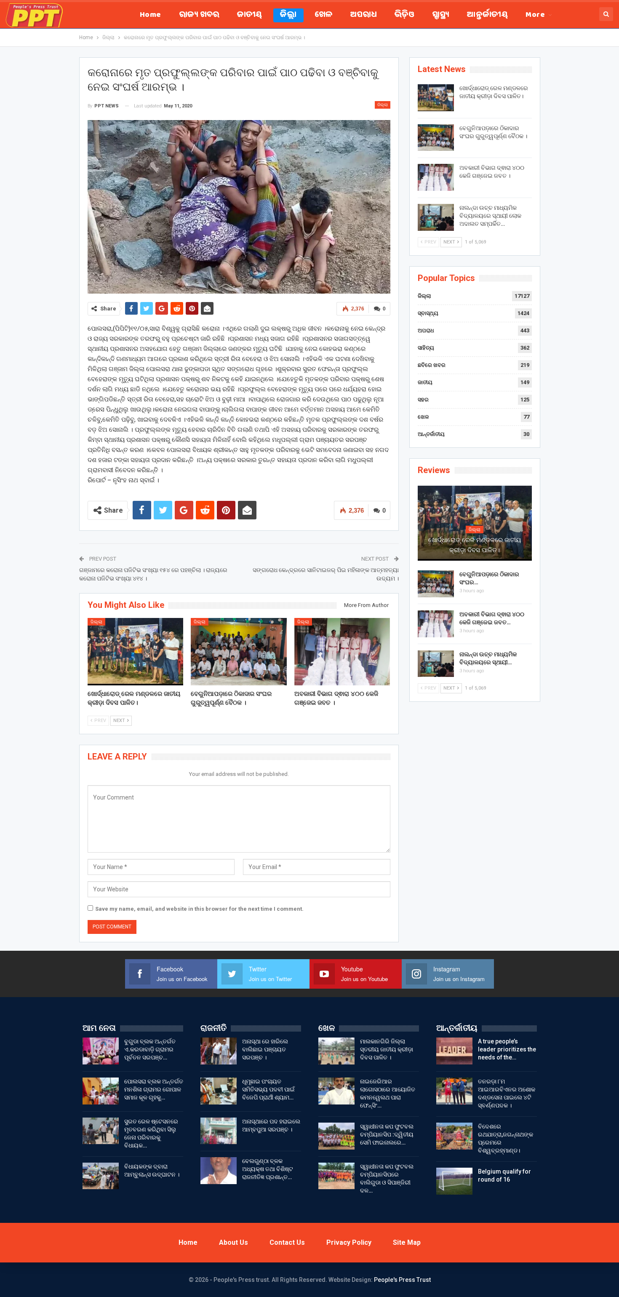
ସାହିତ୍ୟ (426, 348)
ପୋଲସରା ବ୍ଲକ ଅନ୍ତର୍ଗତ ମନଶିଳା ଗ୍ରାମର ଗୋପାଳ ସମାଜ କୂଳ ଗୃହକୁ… (153, 1089)
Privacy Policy (348, 1242)
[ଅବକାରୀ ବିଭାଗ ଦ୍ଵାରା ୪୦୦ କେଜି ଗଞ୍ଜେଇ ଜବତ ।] (342, 651)
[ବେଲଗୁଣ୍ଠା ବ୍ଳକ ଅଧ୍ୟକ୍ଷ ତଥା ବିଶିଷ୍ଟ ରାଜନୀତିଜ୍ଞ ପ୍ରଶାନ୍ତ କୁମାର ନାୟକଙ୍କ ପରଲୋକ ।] (218, 1170)
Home (150, 15)
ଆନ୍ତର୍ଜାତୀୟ (487, 15)
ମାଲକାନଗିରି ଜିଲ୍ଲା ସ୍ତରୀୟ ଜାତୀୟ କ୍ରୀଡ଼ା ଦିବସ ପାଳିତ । (386, 1049)
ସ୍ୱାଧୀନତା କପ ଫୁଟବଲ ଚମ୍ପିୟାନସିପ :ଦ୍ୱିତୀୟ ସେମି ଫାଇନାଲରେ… (387, 1134)
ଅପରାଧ (363, 15)
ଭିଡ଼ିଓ (404, 15)
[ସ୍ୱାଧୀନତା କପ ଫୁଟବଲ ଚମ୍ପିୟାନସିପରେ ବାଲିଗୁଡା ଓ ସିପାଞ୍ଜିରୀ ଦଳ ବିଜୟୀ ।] (336, 1176)
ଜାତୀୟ (249, 15)
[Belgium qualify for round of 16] (454, 1181)
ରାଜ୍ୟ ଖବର (199, 15)
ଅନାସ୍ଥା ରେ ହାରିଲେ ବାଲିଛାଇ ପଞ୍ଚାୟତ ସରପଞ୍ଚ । (265, 1049)
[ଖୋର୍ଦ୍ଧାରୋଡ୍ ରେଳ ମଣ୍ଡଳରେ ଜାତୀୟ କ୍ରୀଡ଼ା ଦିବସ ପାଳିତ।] (136, 651)
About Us (233, 1242)
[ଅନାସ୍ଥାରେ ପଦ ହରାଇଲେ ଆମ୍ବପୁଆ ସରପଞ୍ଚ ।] (218, 1131)
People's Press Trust (402, 1279)
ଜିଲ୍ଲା (288, 15)
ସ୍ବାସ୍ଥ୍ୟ (440, 15)
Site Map (407, 1242)
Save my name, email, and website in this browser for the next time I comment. (199, 909)
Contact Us (287, 1242)
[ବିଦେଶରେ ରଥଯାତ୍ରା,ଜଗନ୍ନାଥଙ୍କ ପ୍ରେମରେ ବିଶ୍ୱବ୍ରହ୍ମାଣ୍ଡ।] (454, 1136)
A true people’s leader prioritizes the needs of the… (507, 1049)
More (535, 15)
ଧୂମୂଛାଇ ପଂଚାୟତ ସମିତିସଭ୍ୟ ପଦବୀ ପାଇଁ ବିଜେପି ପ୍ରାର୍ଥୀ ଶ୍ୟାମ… (268, 1089)
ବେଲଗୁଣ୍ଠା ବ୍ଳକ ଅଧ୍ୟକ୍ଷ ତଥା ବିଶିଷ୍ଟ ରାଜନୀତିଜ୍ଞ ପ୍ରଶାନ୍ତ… (267, 1169)
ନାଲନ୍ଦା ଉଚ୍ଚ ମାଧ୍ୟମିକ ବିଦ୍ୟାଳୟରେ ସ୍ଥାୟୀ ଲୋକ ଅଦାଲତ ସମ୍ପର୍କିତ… (490, 215)
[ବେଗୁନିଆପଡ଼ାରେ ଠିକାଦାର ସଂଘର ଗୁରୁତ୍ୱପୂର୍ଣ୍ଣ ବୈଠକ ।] (239, 651)
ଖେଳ (324, 15)
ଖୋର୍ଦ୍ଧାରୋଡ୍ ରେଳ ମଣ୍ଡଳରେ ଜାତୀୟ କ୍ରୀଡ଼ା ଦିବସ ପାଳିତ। (474, 545)
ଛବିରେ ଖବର (432, 365)
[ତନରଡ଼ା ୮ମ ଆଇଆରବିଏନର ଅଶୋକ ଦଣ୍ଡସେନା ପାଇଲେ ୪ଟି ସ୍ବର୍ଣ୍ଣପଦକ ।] (454, 1091)
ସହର (423, 399)
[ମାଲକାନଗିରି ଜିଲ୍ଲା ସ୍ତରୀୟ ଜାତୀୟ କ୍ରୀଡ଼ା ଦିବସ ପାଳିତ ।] (336, 1051)
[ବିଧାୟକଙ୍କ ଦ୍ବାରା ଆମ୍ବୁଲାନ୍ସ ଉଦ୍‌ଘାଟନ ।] (101, 1176)
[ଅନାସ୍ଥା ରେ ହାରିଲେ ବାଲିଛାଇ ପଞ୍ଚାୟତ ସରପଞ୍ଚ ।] (218, 1051)
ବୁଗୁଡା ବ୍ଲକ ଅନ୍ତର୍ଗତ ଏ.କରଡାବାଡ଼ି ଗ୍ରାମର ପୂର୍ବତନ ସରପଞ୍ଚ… (150, 1049)
